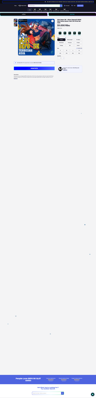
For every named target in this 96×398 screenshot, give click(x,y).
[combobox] (44, 5)
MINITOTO (34, 68)
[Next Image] (53, 38)
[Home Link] (22, 6)
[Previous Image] (20, 38)
